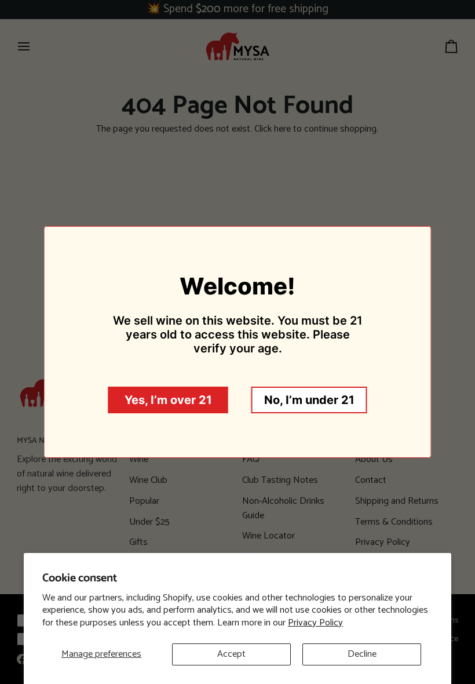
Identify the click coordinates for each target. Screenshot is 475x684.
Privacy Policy (315, 623)
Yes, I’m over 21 (168, 400)
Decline (362, 654)
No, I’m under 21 (309, 400)
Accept (231, 654)
